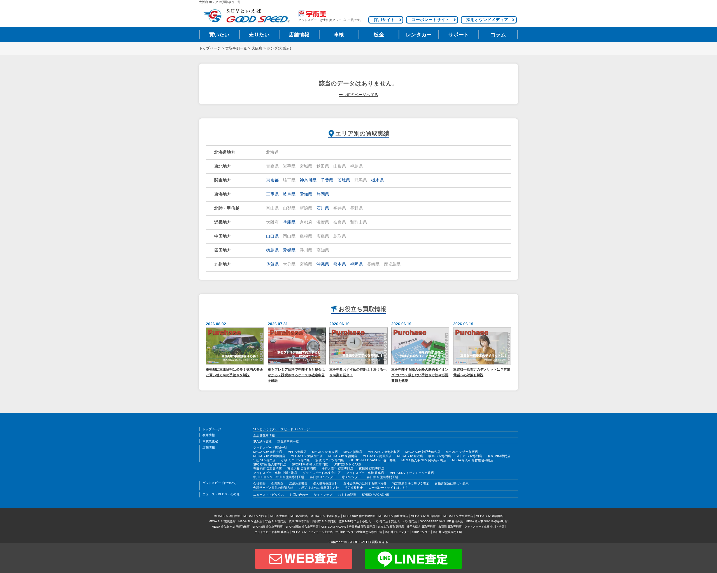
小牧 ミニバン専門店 (295, 460)
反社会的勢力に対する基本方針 (365, 483)
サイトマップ (323, 494)
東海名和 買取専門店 (301, 468)
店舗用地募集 (298, 483)
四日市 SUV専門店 (469, 456)
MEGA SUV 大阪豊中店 (307, 456)
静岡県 (322, 194)
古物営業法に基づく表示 (452, 483)
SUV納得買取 (262, 441)
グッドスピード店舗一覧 (270, 447)
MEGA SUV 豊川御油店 (269, 456)
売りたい (259, 35)
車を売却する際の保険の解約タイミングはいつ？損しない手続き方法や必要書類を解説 (419, 375)
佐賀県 (272, 264)
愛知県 (306, 194)
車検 (339, 35)
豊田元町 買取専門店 (267, 468)
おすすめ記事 (347, 494)
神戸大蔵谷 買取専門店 (337, 468)
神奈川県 (308, 180)
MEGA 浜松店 (352, 451)
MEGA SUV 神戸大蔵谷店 (422, 451)
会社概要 (259, 483)
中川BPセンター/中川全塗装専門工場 (278, 477)
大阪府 (257, 48)
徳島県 (272, 250)
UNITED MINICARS (347, 464)
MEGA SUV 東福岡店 (342, 456)
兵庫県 (289, 222)
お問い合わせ (299, 494)
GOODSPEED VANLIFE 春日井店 (373, 460)
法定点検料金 (353, 487)
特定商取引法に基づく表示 (410, 483)
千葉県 (327, 180)
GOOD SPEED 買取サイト (368, 542)
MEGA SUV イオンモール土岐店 (412, 472)
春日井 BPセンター (323, 477)
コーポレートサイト (431, 19)
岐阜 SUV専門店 (440, 456)
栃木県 (377, 180)
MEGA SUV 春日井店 (267, 451)
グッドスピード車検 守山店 (322, 472)
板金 (379, 35)
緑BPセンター (351, 477)
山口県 (272, 236)
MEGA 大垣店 (297, 451)
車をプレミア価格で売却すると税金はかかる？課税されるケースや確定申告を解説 (296, 375)
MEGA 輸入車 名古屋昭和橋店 (472, 460)
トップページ (210, 48)
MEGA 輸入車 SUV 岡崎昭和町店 (423, 460)
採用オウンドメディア (487, 19)
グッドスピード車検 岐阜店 (365, 472)
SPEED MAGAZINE (375, 494)
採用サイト (384, 19)
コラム (498, 35)
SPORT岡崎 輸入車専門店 (310, 464)
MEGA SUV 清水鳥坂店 (462, 451)
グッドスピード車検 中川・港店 (275, 472)
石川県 (322, 208)
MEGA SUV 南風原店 (377, 456)
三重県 (272, 194)
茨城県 (343, 180)
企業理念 (277, 483)
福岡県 (356, 264)
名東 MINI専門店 (499, 456)
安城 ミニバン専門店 (329, 460)
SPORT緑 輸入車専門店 (269, 464)
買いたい (219, 35)
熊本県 (339, 264)
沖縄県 (322, 264)
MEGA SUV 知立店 (325, 451)
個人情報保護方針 (325, 483)
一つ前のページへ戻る (358, 94)
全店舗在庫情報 (264, 435)
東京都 (272, 180)
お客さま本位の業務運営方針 (319, 487)
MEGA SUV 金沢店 (410, 456)
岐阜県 (289, 194)
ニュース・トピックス (268, 494)
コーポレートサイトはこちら (389, 487)
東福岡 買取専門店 (371, 468)
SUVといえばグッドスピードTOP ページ (281, 429)
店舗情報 (299, 35)
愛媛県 (289, 250)
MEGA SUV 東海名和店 (384, 451)
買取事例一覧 (236, 48)
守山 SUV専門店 (264, 460)
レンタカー (419, 35)
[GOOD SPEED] (246, 16)
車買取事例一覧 (288, 441)
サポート (458, 35)
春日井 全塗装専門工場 (382, 477)
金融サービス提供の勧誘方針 (273, 487)
